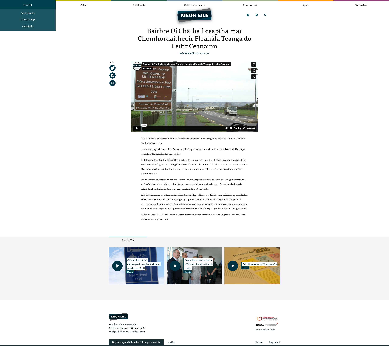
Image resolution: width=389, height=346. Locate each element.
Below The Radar (267, 324)
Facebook (248, 15)
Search (265, 15)
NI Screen (268, 318)
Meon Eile (118, 316)
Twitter (257, 15)
